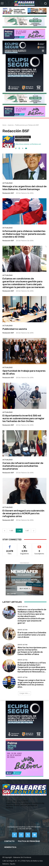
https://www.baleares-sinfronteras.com (28, 144)
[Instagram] (19, 148)
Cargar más (23, 693)
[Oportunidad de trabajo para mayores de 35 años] (24, 351)
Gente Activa (22, 606)
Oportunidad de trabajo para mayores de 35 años (24, 372)
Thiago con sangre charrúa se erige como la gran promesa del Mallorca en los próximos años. (31, 683)
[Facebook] (16, 148)
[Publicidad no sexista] (24, 309)
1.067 (27, 531)
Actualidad (8, 183)
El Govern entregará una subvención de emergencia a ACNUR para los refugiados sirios (23, 513)
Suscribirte (39, 545)
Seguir (24, 545)
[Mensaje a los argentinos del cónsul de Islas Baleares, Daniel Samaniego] (24, 167)
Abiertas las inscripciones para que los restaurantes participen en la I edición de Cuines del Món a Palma (32, 650)
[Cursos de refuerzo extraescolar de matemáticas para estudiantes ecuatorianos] (24, 443)
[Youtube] (26, 148)
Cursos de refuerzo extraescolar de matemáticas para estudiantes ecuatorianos (23, 466)
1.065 (11, 531)
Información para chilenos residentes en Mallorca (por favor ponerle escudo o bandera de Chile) (24, 234)
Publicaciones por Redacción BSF (27, 125)
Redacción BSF (8, 193)
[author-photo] (9, 143)
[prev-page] (5, 531)
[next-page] (34, 531)
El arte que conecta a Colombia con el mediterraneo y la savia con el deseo (32, 634)
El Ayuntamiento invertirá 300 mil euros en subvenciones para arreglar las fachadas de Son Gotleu (23, 418)
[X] (22, 148)
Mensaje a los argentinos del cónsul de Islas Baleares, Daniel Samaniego (24, 188)
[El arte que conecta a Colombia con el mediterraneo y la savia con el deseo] (9, 633)
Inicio (4, 125)
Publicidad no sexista (15, 329)
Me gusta (10, 545)
